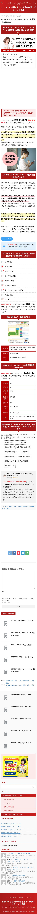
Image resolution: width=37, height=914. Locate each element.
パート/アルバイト (9, 803)
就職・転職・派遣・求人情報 (13, 814)
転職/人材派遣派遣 (9, 799)
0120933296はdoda (18, 875)
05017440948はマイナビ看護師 (21, 645)
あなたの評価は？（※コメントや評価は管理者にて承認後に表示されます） (18, 599)
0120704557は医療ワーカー (21, 881)
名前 (3, 591)
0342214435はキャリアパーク (21, 743)
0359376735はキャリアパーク (21, 719)
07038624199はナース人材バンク (22, 657)
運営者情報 (28, 897)
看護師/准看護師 (8, 810)
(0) (20, 247)
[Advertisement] (18, 88)
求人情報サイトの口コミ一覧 (13, 795)
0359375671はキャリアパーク (21, 731)
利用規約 (21, 897)
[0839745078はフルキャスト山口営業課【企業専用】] (23, 553)
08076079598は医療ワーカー (20, 853)
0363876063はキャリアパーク (21, 694)
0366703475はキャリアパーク (21, 706)
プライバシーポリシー (11, 897)
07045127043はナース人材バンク (22, 620)
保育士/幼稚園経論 (9, 807)
